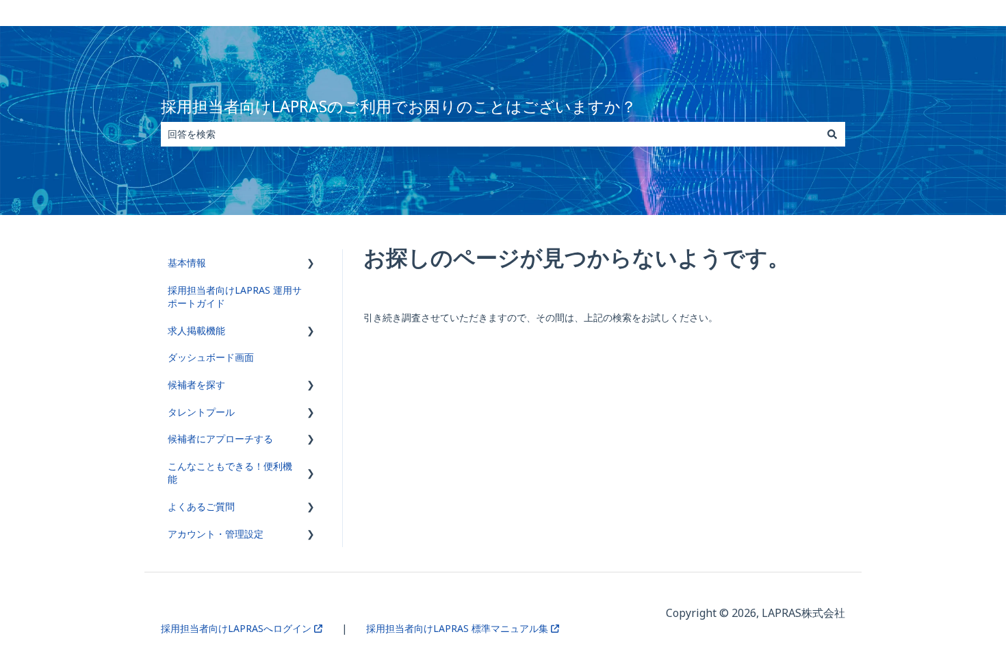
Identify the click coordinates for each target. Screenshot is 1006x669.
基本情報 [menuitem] (187, 262)
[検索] (832, 134)
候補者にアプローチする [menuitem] (220, 438)
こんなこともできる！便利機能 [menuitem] (230, 472)
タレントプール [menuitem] (201, 411)
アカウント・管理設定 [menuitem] (215, 533)
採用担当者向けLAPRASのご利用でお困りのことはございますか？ (398, 106)
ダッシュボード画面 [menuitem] (211, 357)
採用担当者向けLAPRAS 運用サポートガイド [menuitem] (235, 296)
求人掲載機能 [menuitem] (196, 330)
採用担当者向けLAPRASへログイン (237, 628)
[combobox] (490, 134)
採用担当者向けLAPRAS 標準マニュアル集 (458, 628)
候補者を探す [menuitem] (196, 384)
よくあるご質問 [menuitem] (201, 506)
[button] (311, 265)
